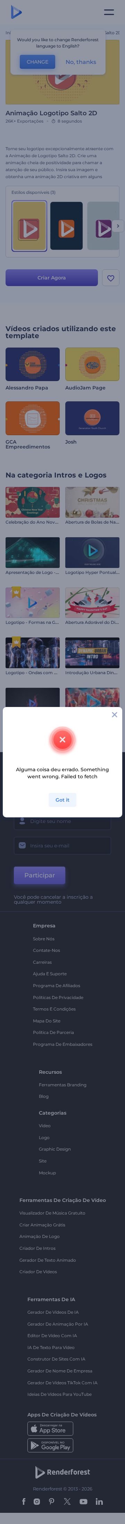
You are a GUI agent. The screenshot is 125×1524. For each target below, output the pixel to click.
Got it (62, 800)
